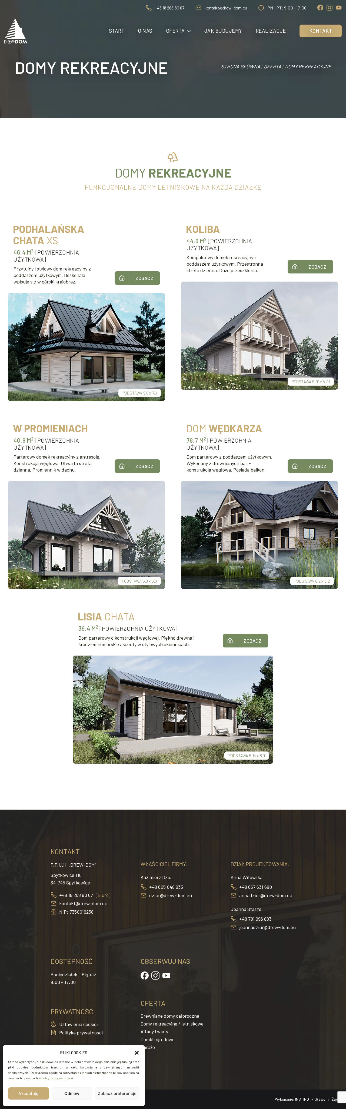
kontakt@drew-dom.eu (226, 7)
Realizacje (271, 31)
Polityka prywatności (81, 1032)
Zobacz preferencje (117, 1093)
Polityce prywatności (56, 1078)
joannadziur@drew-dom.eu (267, 927)
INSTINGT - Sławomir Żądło (318, 1099)
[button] (136, 1052)
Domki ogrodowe (158, 1039)
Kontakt (320, 31)
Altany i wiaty (154, 1031)
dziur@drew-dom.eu (170, 895)
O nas (145, 31)
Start (117, 31)
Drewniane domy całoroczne (170, 1016)
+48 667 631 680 (255, 887)
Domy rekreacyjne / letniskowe (172, 1024)
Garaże (148, 1047)
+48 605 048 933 (166, 887)
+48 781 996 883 (255, 919)
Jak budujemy (223, 31)
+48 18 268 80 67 (170, 7)
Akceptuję (28, 1093)
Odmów (71, 1093)
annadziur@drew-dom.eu (265, 895)
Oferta (175, 31)
